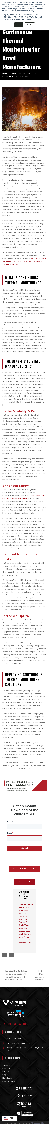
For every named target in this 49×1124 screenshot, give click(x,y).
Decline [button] (30, 25)
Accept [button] (18, 25)
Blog (4, 1075)
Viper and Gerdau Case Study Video (24, 922)
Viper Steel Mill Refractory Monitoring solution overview (26, 910)
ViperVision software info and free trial (25, 940)
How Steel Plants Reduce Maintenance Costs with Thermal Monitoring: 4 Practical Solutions (14, 975)
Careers (5, 1072)
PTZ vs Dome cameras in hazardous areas (39, 977)
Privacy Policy (8, 1081)
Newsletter (7, 1078)
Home (4, 73)
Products (6, 1068)
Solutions (6, 1065)
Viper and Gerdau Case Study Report (25, 931)
